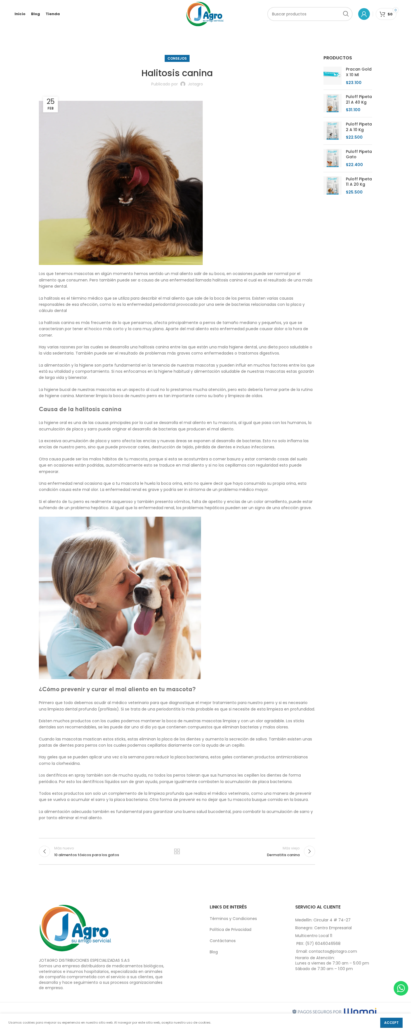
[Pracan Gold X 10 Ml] (332, 76)
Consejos (177, 58)
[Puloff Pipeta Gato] (332, 158)
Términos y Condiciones (233, 918)
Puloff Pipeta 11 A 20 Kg (359, 181)
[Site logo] (205, 14)
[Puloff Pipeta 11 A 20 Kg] (332, 185)
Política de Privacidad (230, 929)
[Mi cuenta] (364, 14)
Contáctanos (223, 941)
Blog (214, 952)
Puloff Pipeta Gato (359, 154)
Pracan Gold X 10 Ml (359, 72)
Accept (391, 1022)
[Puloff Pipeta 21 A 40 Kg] (332, 103)
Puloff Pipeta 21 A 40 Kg (359, 99)
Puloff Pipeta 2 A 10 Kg (359, 127)
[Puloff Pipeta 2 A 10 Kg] (332, 131)
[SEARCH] (346, 14)
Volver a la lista (177, 851)
